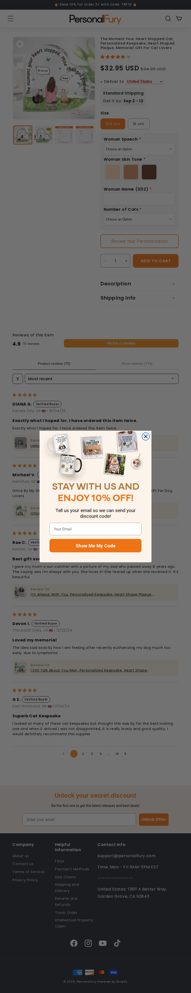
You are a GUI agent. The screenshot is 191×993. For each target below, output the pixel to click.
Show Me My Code (96, 546)
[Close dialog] (145, 436)
